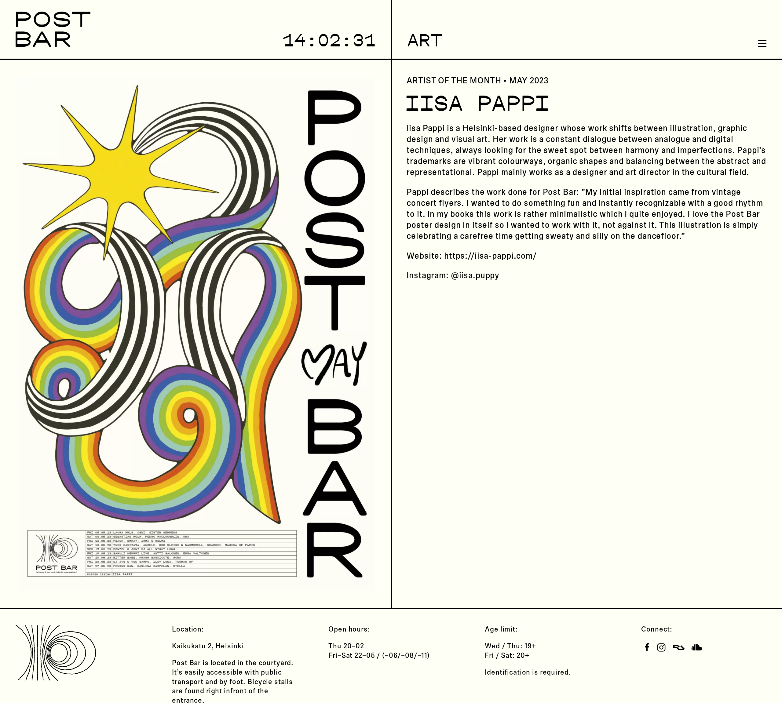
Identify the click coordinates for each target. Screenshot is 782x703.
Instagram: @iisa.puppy (453, 275)
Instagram (661, 647)
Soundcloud (696, 647)
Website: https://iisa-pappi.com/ (472, 256)
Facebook (646, 647)
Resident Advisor (679, 647)
